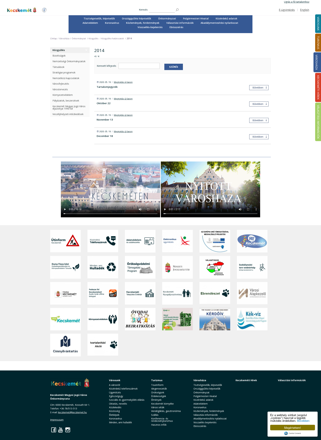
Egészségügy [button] (116, 396)
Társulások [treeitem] (58, 67)
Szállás (154, 414)
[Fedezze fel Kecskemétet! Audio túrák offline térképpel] (102, 293)
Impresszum (57, 419)
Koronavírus (112, 22)
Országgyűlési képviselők (136, 18)
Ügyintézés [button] (115, 392)
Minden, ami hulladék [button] (120, 422)
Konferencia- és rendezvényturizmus (162, 419)
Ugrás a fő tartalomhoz (296, 1)
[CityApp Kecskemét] (65, 293)
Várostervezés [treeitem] (60, 89)
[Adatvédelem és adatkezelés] (140, 241)
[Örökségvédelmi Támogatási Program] (140, 267)
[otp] (177, 319)
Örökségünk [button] (157, 392)
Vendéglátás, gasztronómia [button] (166, 411)
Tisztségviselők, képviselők (99, 18)
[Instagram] (67, 429)
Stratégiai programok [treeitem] (63, 72)
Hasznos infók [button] (159, 424)
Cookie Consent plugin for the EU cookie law (292, 433)
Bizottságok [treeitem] (59, 55)
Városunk (114, 380)
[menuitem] (99, 18)
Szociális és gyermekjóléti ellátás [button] (126, 399)
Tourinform (157, 385)
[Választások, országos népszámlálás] (214, 267)
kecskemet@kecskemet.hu (72, 412)
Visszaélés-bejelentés (150, 27)
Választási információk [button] (180, 22)
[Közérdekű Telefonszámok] (102, 241)
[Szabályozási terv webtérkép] (252, 267)
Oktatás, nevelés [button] (118, 403)
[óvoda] (140, 319)
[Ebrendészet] (214, 293)
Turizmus (157, 380)
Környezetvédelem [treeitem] (62, 94)
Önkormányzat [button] (167, 18)
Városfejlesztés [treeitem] (60, 83)
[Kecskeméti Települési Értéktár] (140, 293)
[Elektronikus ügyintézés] (177, 241)
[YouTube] (60, 429)
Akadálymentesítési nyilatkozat (219, 22)
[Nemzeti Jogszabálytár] (177, 267)
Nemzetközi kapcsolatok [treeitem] (65, 78)
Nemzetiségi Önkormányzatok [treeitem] (68, 61)
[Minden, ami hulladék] (102, 267)
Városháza (316, 62)
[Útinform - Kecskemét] (65, 241)
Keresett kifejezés (106, 66)
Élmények (156, 399)
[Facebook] (53, 429)
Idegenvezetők (159, 388)
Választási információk (292, 380)
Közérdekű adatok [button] (226, 18)
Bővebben (303, 420)
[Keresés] (177, 10)
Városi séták (157, 407)
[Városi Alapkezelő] (252, 293)
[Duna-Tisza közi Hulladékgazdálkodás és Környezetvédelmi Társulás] (65, 267)
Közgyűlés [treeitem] (58, 50)
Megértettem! (292, 427)
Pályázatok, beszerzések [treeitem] (65, 100)
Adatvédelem (90, 22)
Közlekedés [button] (115, 407)
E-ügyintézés (287, 10)
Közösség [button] (114, 411)
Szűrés (173, 66)
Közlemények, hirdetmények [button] (142, 22)
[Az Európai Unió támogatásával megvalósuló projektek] (214, 241)
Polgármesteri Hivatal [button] (196, 18)
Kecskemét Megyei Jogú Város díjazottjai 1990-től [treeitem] (68, 107)
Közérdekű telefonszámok (123, 388)
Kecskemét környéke (162, 403)
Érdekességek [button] (158, 396)
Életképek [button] (114, 414)
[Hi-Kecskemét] (252, 241)
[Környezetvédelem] (102, 319)
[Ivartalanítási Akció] (102, 345)
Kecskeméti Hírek (246, 380)
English (304, 10)
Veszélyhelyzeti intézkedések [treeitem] (67, 114)
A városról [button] (114, 385)
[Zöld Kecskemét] (65, 319)
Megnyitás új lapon (123, 82)
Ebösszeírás (176, 27)
